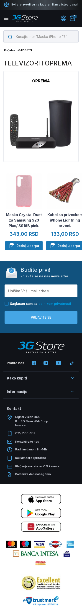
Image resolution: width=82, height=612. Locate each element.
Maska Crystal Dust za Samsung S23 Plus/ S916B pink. (24, 220)
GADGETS (25, 50)
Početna (9, 50)
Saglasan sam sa (40, 304)
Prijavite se (41, 317)
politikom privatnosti (54, 304)
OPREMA (41, 81)
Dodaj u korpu (27, 246)
